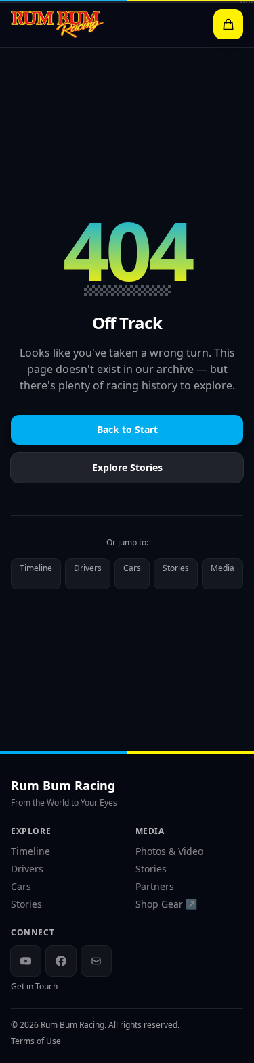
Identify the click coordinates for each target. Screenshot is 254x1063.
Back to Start (127, 429)
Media (222, 568)
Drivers (88, 568)
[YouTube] (26, 961)
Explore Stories (127, 467)
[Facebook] (61, 961)
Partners (154, 886)
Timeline (36, 568)
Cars (132, 568)
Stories (176, 568)
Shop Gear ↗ (166, 903)
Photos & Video (169, 851)
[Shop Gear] (228, 24)
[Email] (96, 961)
